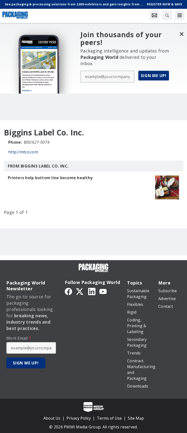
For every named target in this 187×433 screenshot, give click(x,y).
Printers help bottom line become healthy (50, 177)
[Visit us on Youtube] (103, 291)
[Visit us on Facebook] (68, 291)
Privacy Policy (78, 418)
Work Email (18, 338)
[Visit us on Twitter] (80, 291)
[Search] (167, 15)
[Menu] (180, 15)
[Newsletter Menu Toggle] (154, 15)
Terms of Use (109, 418)
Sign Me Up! (154, 75)
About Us (51, 418)
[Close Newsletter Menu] (181, 34)
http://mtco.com (23, 152)
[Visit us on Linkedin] (91, 291)
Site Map (136, 418)
